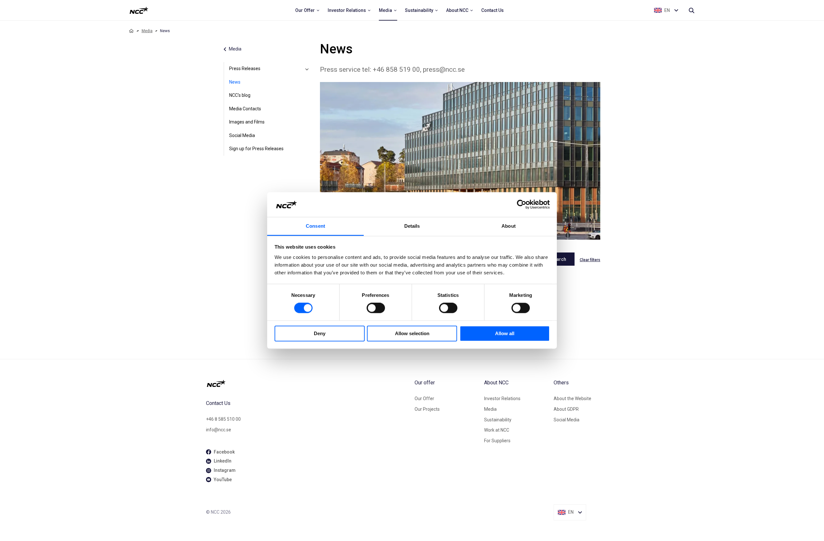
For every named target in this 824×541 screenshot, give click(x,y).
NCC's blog (239, 95)
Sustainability (497, 419)
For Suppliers (497, 440)
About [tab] (508, 226)
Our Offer (424, 398)
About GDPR (566, 409)
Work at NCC (496, 430)
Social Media (242, 135)
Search (558, 259)
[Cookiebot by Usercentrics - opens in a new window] (521, 204)
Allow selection (412, 333)
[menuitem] (307, 10)
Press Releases (244, 68)
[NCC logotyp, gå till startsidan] (307, 383)
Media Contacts (245, 108)
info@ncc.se (218, 429)
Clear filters (590, 260)
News (234, 82)
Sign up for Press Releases (256, 148)
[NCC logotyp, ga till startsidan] (139, 10)
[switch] (376, 308)
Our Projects (427, 409)
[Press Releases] (307, 69)
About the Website (572, 398)
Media (147, 31)
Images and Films (247, 121)
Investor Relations (502, 398)
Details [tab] (412, 226)
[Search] (691, 10)
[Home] (131, 30)
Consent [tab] (315, 226)
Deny (319, 333)
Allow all (504, 333)
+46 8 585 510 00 (223, 419)
